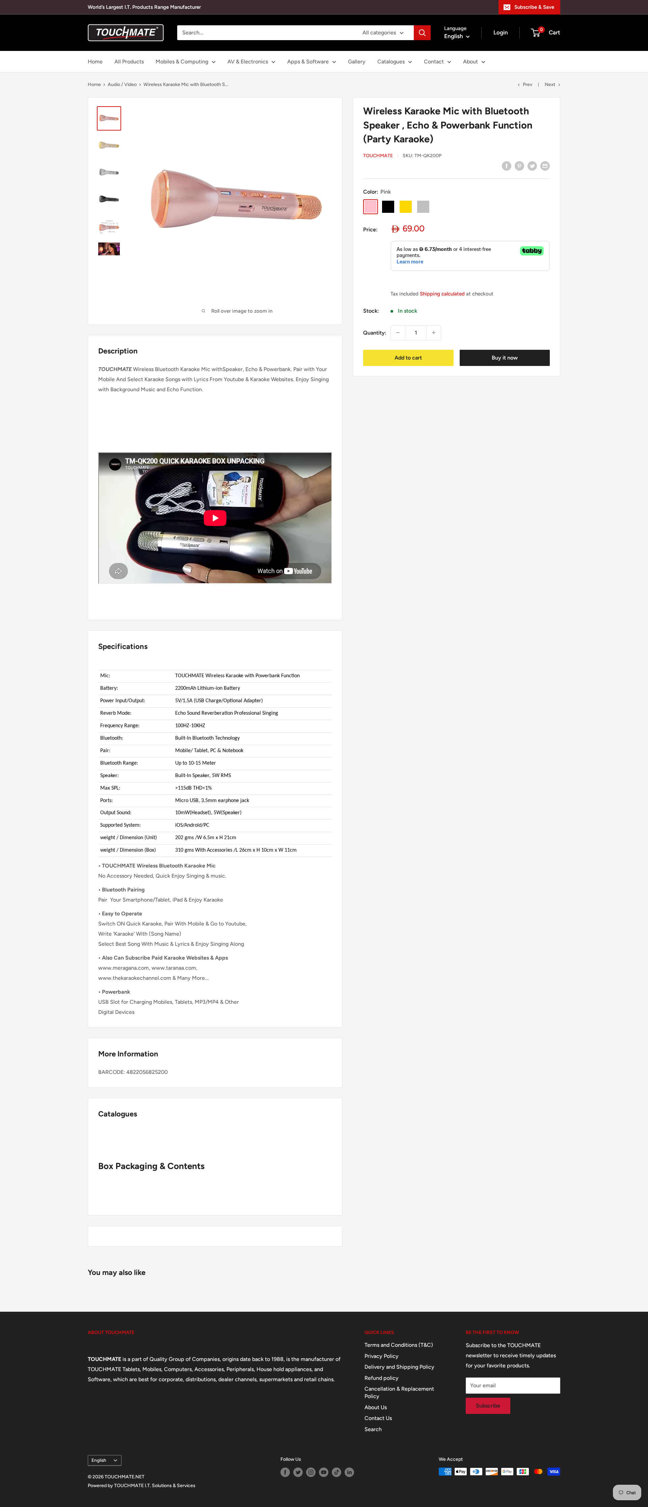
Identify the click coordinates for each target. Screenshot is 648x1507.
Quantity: (374, 332)
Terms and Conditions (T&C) (398, 1345)
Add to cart (408, 357)
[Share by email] (545, 166)
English (98, 1460)
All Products (129, 61)
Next (550, 84)
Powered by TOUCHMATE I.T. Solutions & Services (141, 1485)
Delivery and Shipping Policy (399, 1367)
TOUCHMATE (378, 156)
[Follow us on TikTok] (336, 1472)
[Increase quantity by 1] (434, 332)
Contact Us (378, 1418)
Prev (527, 84)
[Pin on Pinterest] (519, 166)
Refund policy (381, 1378)
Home (95, 61)
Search (373, 1429)
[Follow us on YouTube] (323, 1472)
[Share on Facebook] (506, 166)
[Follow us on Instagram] (311, 1472)
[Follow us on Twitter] (298, 1472)
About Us (375, 1407)
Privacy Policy (381, 1356)
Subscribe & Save (534, 7)
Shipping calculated (442, 293)
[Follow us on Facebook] (285, 1472)
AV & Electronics (247, 61)
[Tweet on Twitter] (532, 166)
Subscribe (488, 1405)
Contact (434, 61)
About (470, 61)
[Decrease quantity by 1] (398, 332)
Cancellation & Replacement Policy (399, 1392)
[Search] (422, 32)
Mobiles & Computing (182, 61)
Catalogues (391, 61)
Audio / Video (122, 84)
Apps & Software (308, 61)
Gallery (357, 61)
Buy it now (505, 357)
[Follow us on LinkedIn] (349, 1472)
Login (500, 32)
